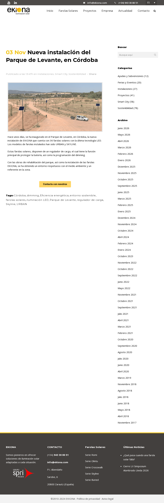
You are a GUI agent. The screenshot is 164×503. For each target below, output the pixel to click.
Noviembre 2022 (127, 262)
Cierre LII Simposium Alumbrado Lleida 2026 (136, 468)
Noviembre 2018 (127, 384)
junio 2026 (123, 128)
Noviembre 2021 (127, 294)
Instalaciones (45, 74)
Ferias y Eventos (127, 82)
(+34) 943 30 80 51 (128, 2)
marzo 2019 (124, 377)
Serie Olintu (91, 461)
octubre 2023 (125, 256)
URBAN (22, 204)
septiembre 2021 (127, 307)
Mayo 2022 (124, 288)
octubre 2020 (125, 339)
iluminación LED (38, 199)
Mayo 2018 (124, 409)
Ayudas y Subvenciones (130, 76)
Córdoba (20, 195)
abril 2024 (123, 237)
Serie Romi (91, 454)
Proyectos (123, 95)
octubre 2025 (125, 179)
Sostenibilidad (77, 74)
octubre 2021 (125, 301)
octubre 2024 (125, 230)
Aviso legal (107, 498)
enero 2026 (124, 160)
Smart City (61, 74)
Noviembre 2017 (127, 422)
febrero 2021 (125, 333)
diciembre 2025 (126, 166)
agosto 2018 (125, 390)
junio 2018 (123, 403)
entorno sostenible (83, 195)
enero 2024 (124, 249)
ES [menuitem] (148, 2)
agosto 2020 (125, 352)
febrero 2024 (125, 243)
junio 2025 (123, 192)
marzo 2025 (124, 198)
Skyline (11, 204)
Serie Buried (92, 479)
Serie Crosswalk (94, 467)
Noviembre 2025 (127, 173)
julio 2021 (123, 313)
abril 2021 (123, 320)
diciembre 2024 (126, 217)
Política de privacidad (88, 498)
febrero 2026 (125, 153)
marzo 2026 (124, 147)
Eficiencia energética (54, 195)
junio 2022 (123, 281)
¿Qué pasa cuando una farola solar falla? (139, 457)
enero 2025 (124, 211)
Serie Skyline (92, 473)
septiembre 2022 (127, 275)
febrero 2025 (125, 205)
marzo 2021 (124, 326)
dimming (33, 195)
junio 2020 (123, 365)
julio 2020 (123, 358)
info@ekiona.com (97, 2)
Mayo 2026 (124, 134)
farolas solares (15, 199)
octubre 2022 (125, 269)
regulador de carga (90, 199)
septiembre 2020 (127, 345)
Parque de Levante (63, 199)
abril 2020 (123, 371)
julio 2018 (123, 397)
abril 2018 (123, 416)
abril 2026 (123, 141)
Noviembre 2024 (127, 224)
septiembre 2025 (127, 185)
